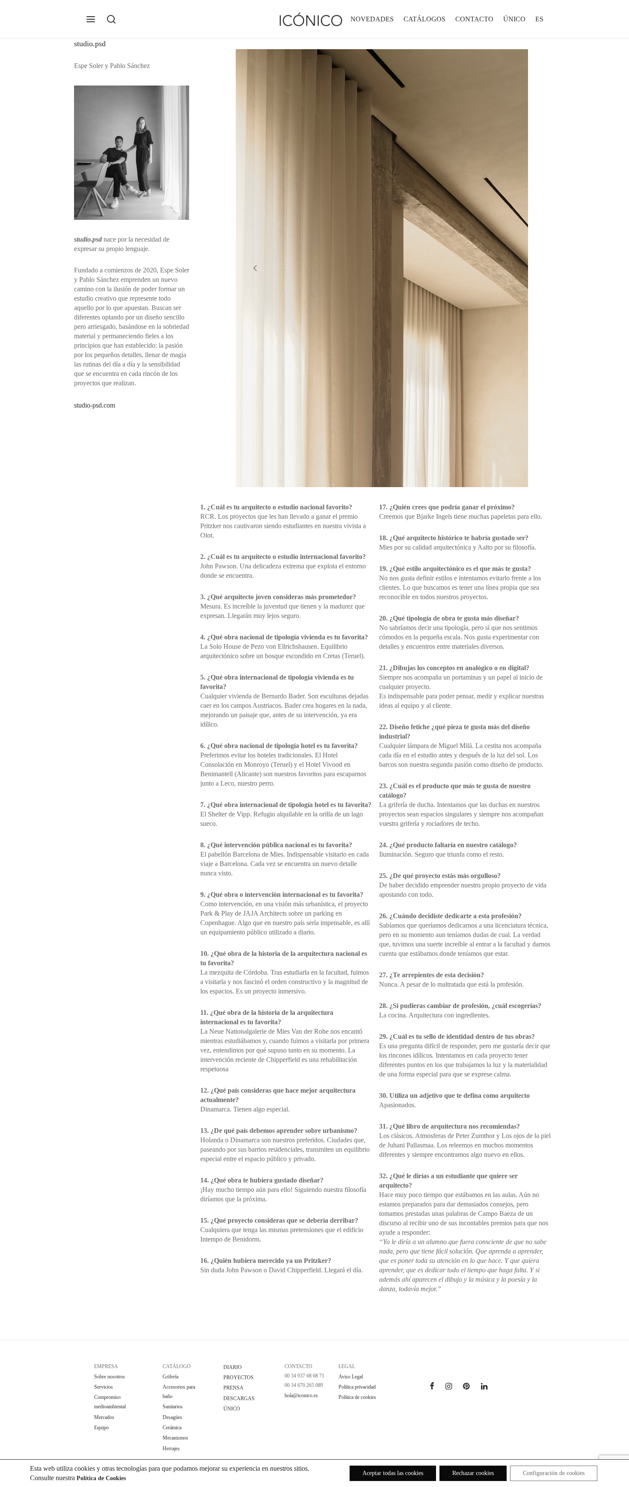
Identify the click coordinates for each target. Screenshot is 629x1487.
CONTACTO (474, 19)
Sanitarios (173, 1407)
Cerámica (172, 1428)
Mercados (104, 1417)
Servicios (103, 1387)
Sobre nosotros (109, 1377)
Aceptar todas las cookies (392, 1473)
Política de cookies (357, 1397)
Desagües (172, 1417)
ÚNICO (514, 19)
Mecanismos (175, 1438)
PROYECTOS (238, 1378)
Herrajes (171, 1449)
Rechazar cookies (473, 1473)
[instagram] (448, 1387)
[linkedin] (484, 1387)
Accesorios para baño (179, 1391)
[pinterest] (466, 1387)
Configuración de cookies (553, 1473)
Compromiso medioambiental (110, 1402)
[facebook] (432, 1387)
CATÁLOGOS (424, 19)
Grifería (170, 1377)
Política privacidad (357, 1387)
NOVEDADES (372, 19)
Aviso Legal (350, 1377)
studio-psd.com (94, 405)
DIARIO (232, 1367)
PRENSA (233, 1388)
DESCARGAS (239, 1398)
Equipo (101, 1428)
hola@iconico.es (301, 1395)
